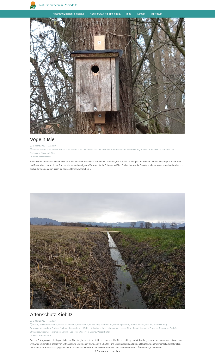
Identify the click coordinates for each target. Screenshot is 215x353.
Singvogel (45, 153)
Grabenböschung (60, 328)
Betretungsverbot (121, 324)
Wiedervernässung (87, 332)
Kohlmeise (153, 149)
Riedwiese (164, 328)
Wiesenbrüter (103, 332)
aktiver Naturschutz (61, 149)
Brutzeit (97, 149)
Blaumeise (88, 149)
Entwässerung (160, 324)
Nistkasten (35, 153)
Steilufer (173, 328)
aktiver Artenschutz (42, 149)
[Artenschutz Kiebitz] (107, 194)
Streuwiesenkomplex (51, 332)
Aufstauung (94, 324)
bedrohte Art (106, 324)
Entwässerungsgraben (40, 328)
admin (53, 146)
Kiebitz (86, 328)
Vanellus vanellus (70, 332)
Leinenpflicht (125, 328)
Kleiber (144, 149)
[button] (85, 14)
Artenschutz (76, 149)
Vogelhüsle (42, 139)
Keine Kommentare (42, 157)
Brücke (141, 324)
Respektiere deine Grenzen (145, 328)
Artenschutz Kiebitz (51, 314)
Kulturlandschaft (167, 149)
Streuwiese (35, 332)
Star (53, 153)
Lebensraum (112, 328)
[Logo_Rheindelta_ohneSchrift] (33, 5)
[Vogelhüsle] (107, 19)
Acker (35, 324)
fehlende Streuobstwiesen (114, 149)
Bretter (133, 324)
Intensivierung (133, 149)
